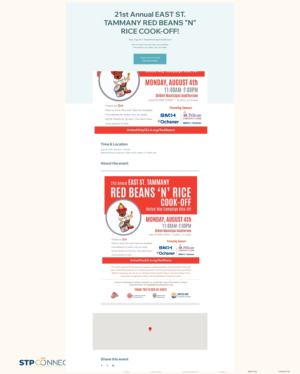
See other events (150, 60)
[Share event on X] (107, 365)
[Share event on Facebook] (102, 365)
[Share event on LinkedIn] (113, 365)
